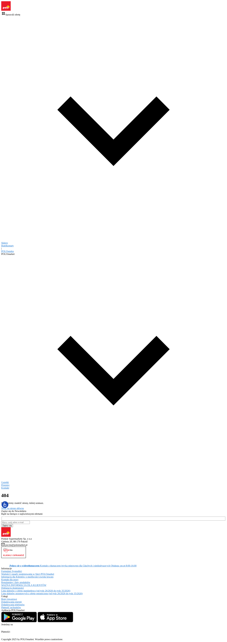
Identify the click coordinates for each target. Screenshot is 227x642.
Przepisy (5, 485)
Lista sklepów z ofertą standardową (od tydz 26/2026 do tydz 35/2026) (35, 590)
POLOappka (7, 251)
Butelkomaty (7, 245)
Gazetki (5, 482)
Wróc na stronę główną (12, 508)
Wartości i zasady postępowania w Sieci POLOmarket (27, 574)
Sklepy (4, 243)
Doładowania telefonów (13, 604)
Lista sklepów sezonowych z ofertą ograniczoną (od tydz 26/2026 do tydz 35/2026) (42, 593)
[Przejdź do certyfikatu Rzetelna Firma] (13, 557)
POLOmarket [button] (8, 254)
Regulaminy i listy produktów (15, 582)
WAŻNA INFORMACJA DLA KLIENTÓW (23, 585)
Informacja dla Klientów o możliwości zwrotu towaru (27, 576)
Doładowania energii (11, 602)
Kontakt (5, 488)
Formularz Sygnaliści (11, 571)
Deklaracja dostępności (12, 588)
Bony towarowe (9, 599)
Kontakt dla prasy (10, 579)
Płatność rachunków (11, 607)
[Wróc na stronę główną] (6, 10)
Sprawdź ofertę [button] (12, 14)
